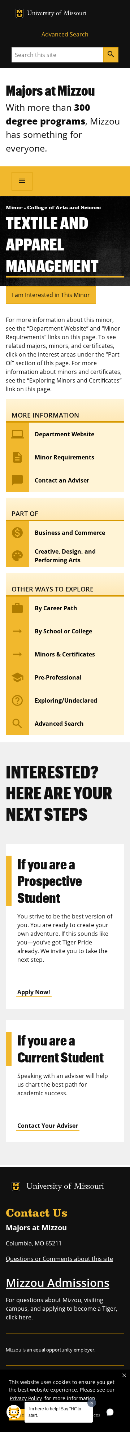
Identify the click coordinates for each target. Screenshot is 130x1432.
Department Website (52, 434)
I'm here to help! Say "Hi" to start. (55, 1412)
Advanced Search (65, 34)
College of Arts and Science (64, 208)
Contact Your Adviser (47, 1126)
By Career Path (44, 608)
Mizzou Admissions (57, 1282)
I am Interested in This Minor (51, 295)
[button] (124, 1375)
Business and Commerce (58, 532)
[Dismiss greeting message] (91, 1402)
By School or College (51, 631)
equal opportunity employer (63, 1349)
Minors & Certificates (53, 654)
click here (18, 1317)
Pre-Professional (46, 677)
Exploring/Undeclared (54, 700)
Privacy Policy (26, 1398)
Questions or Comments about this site (59, 1259)
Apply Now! (33, 992)
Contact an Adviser (50, 480)
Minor (15, 208)
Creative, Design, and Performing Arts (53, 555)
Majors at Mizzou (50, 90)
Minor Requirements (52, 457)
